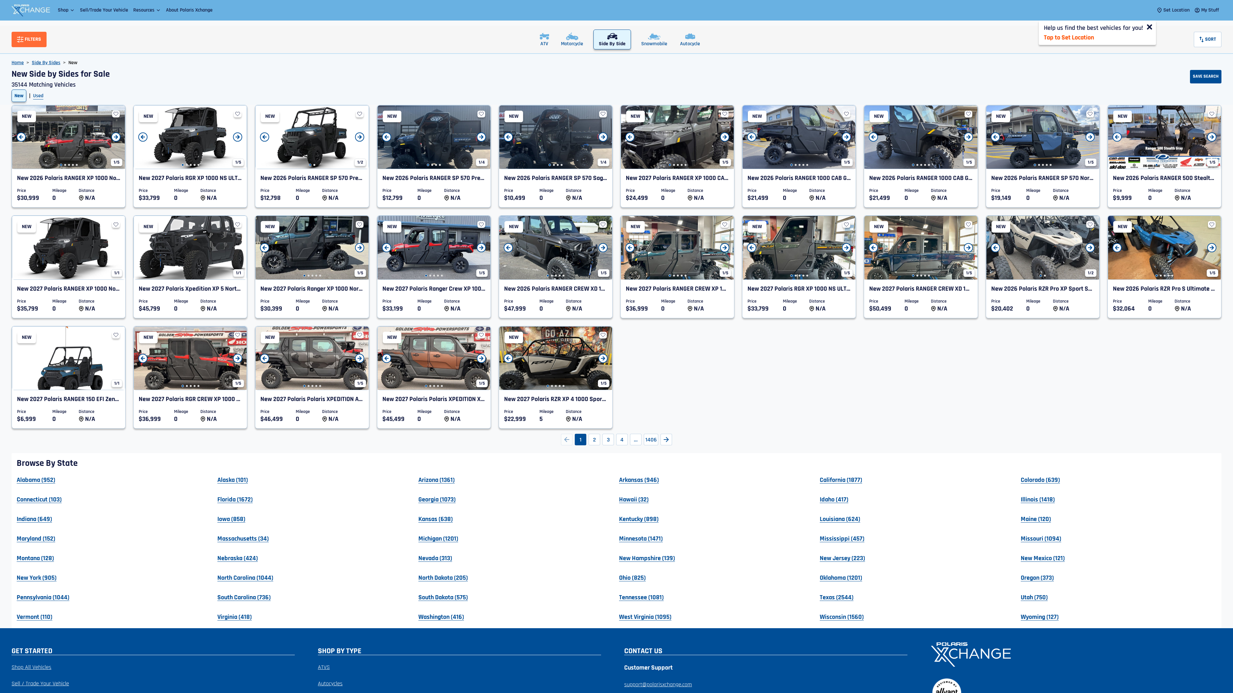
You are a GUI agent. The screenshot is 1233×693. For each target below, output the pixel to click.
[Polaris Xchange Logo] (31, 10)
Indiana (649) (34, 519)
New (18, 95)
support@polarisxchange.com (658, 684)
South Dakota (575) (443, 597)
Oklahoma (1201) (841, 577)
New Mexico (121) (1043, 558)
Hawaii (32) (634, 499)
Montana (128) (35, 558)
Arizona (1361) (436, 479)
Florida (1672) (235, 499)
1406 (651, 439)
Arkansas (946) (639, 479)
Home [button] (18, 62)
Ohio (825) (632, 577)
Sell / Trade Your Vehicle (40, 683)
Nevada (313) (435, 558)
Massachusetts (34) (243, 538)
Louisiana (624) (840, 519)
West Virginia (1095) (645, 616)
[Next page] (666, 439)
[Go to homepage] (1072, 654)
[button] (66, 10)
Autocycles (330, 683)
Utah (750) (1034, 597)
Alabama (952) (36, 479)
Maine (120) (1036, 519)
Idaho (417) (834, 499)
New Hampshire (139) (647, 558)
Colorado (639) (1040, 479)
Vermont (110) (34, 616)
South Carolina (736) (244, 597)
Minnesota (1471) (641, 538)
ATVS (324, 667)
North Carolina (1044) (245, 577)
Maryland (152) (36, 538)
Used (38, 95)
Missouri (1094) (1041, 538)
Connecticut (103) (39, 499)
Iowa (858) (231, 519)
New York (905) (37, 577)
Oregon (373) (1037, 577)
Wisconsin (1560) (842, 616)
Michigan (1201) (438, 538)
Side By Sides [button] (46, 62)
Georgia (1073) (437, 499)
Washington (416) (441, 616)
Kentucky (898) (639, 519)
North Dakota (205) (443, 577)
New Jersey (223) (842, 558)
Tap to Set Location (1069, 37)
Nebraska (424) (237, 558)
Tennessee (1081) (641, 597)
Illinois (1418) (1038, 499)
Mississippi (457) (842, 538)
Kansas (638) (435, 519)
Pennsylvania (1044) (43, 597)
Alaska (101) (232, 479)
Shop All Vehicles (31, 667)
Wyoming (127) (1040, 616)
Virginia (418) (234, 616)
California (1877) (841, 479)
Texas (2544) (836, 597)
